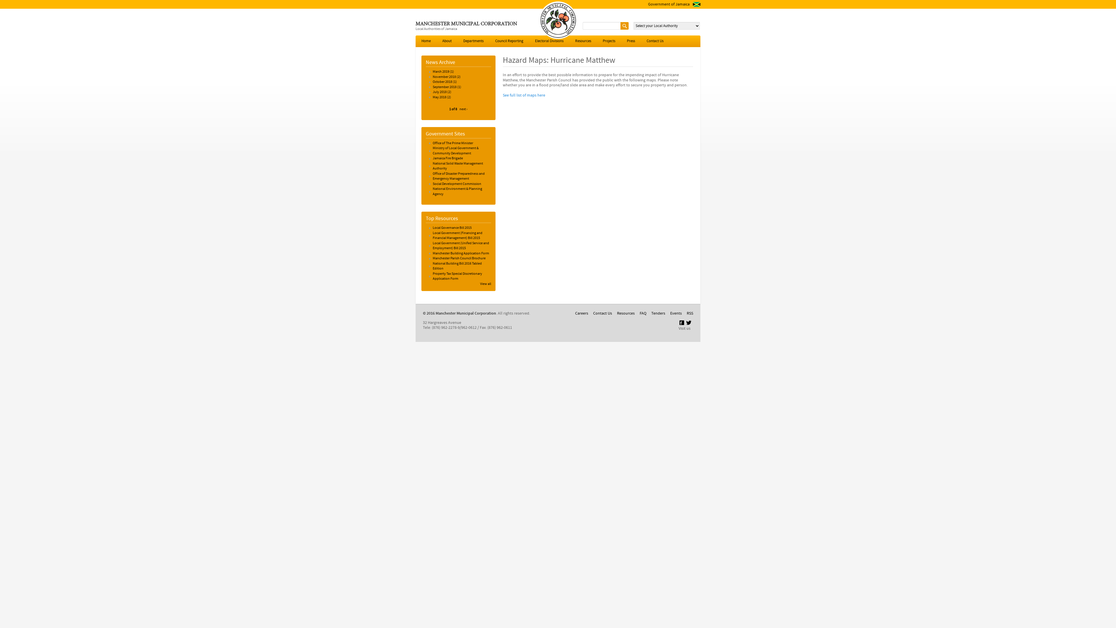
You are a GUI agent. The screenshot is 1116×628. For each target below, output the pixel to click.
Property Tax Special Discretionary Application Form (457, 276)
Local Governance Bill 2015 (452, 228)
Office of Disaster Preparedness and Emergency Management (459, 176)
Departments (473, 41)
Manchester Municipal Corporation (466, 24)
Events (676, 313)
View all (485, 284)
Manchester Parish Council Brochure (459, 258)
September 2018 (445, 87)
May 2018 (439, 97)
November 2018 (444, 77)
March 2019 (441, 71)
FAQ (643, 313)
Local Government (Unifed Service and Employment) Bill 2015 (461, 246)
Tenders (658, 313)
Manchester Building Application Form (461, 253)
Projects (609, 41)
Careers (581, 313)
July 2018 (440, 92)
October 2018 (442, 82)
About (447, 41)
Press (631, 41)
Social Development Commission (457, 184)
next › (463, 109)
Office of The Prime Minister (453, 143)
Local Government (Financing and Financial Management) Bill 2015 (457, 236)
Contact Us (655, 41)
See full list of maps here (524, 95)
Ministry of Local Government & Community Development (456, 151)
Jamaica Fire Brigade (448, 158)
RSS (690, 313)
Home (426, 41)
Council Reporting (509, 41)
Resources (583, 41)
